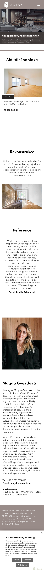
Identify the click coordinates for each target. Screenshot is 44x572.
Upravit (16, 560)
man (15, 524)
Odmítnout (27, 560)
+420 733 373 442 (17, 480)
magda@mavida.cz (21, 483)
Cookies (33, 521)
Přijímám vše (22, 565)
